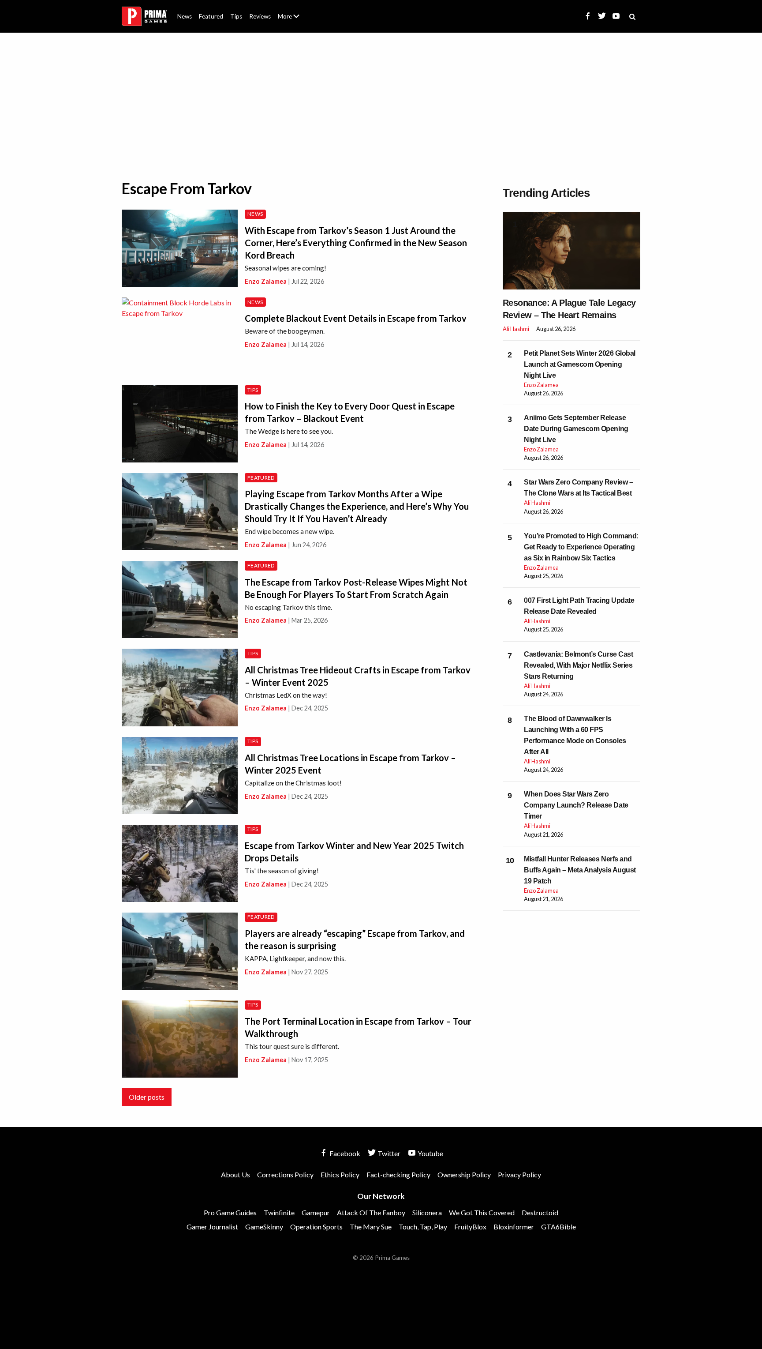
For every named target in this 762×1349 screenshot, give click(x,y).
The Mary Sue (371, 1226)
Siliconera (427, 1212)
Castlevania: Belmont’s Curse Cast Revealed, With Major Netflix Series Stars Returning (578, 665)
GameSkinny (264, 1226)
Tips (236, 16)
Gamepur (316, 1212)
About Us (290, 11)
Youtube (429, 1153)
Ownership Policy (464, 1174)
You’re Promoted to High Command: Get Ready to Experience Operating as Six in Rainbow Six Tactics (581, 547)
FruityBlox (470, 1226)
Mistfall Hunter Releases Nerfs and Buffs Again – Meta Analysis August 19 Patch (580, 870)
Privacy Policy (519, 1174)
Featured (211, 16)
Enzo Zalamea (266, 281)
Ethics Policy (340, 1174)
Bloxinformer (513, 1226)
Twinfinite (279, 1212)
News (184, 16)
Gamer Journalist (212, 1226)
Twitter (388, 1153)
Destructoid (540, 1212)
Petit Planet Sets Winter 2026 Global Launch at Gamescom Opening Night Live (579, 364)
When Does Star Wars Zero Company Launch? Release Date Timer (576, 805)
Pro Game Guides (230, 1212)
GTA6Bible (558, 1226)
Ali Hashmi (516, 328)
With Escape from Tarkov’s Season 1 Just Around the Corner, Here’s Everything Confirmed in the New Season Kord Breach (356, 242)
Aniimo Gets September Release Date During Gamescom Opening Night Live (576, 428)
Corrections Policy (285, 1174)
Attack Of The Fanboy (371, 1212)
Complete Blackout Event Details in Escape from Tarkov (356, 318)
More (294, 20)
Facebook (344, 1153)
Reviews (260, 16)
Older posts (146, 1097)
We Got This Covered (482, 1212)
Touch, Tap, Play (423, 1226)
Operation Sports (316, 1226)
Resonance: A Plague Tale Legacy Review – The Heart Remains (569, 309)
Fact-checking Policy (398, 1174)
